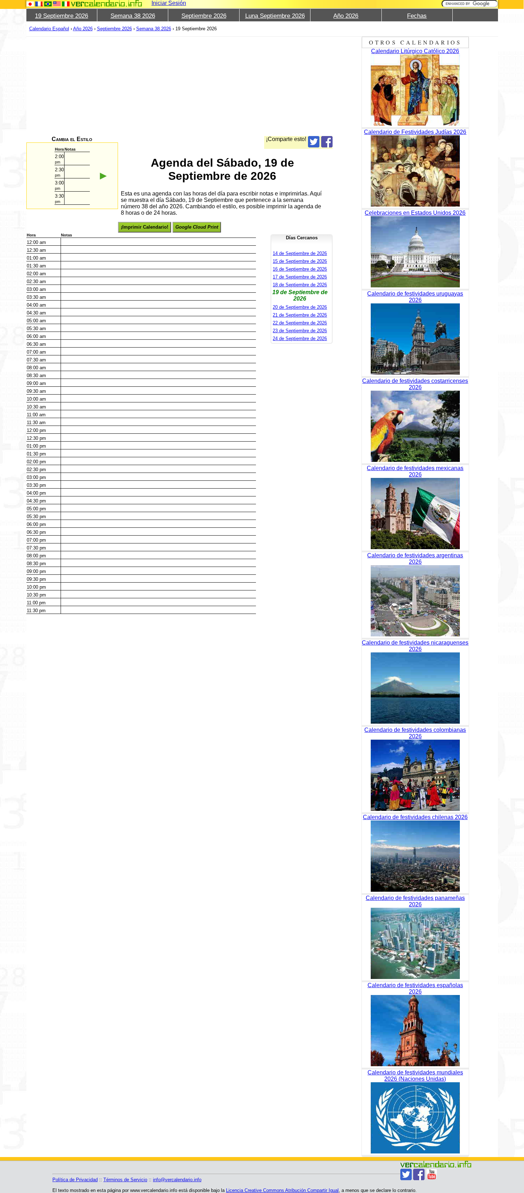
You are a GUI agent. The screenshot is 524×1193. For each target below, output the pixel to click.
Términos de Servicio (125, 1179)
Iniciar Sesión (168, 3)
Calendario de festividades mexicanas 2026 (415, 471)
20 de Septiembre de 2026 (300, 307)
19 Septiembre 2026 (61, 15)
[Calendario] (106, 3)
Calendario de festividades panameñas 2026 (415, 901)
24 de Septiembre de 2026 (300, 338)
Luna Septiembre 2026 (275, 15)
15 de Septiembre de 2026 (300, 261)
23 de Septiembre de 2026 (300, 330)
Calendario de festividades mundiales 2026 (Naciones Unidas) (415, 1075)
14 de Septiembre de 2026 (300, 253)
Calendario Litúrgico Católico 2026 (415, 51)
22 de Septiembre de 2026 (300, 322)
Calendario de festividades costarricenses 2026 (415, 384)
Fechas (417, 15)
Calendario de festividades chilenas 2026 (415, 817)
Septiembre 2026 (203, 15)
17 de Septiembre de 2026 (300, 277)
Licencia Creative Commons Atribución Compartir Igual (282, 1190)
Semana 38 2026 (133, 15)
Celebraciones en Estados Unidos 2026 (415, 213)
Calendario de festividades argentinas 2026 (415, 558)
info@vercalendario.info (177, 1179)
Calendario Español (49, 28)
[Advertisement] (179, 86)
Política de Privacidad (75, 1179)
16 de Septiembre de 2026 (300, 269)
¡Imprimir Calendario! (144, 227)
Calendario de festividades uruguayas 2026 (415, 297)
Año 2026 (345, 15)
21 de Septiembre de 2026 (300, 315)
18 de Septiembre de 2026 (300, 284)
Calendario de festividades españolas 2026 (415, 988)
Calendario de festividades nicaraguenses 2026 (415, 646)
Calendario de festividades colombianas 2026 (415, 733)
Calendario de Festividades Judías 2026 (415, 132)
